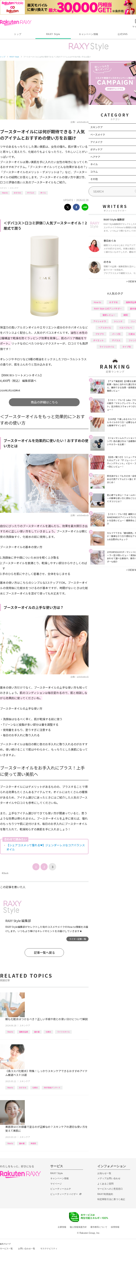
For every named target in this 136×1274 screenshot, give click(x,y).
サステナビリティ (48, 1248)
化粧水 (48, 1031)
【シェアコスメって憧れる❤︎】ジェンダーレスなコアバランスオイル (45, 847)
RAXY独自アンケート (52, 1087)
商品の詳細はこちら (44, 402)
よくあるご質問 (105, 1183)
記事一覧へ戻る (44, 952)
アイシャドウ (99, 321)
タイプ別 (126, 346)
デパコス (30, 192)
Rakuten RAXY (15, 22)
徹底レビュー (109, 314)
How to (5, 192)
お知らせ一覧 (104, 1173)
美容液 (33, 1143)
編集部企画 (23, 1031)
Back (4, 873)
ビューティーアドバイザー (64, 1194)
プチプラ (99, 333)
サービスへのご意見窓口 (110, 1189)
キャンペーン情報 (88, 34)
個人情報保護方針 (78, 1227)
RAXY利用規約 (105, 1194)
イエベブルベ (125, 327)
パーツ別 (116, 333)
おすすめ (17, 192)
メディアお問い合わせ (108, 1178)
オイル (43, 192)
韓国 (125, 314)
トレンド (118, 321)
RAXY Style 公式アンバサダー (108, 308)
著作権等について (98, 1227)
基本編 (36, 1031)
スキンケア (14, 188)
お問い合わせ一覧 (26, 1248)
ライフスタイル (63, 1031)
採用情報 (115, 1227)
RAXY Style (53, 34)
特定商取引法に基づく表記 (111, 1199)
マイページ (56, 1183)
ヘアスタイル (104, 327)
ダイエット (98, 340)
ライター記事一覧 (77, 938)
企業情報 (62, 1227)
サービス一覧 (6, 1248)
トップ (17, 34)
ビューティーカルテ (60, 1189)
